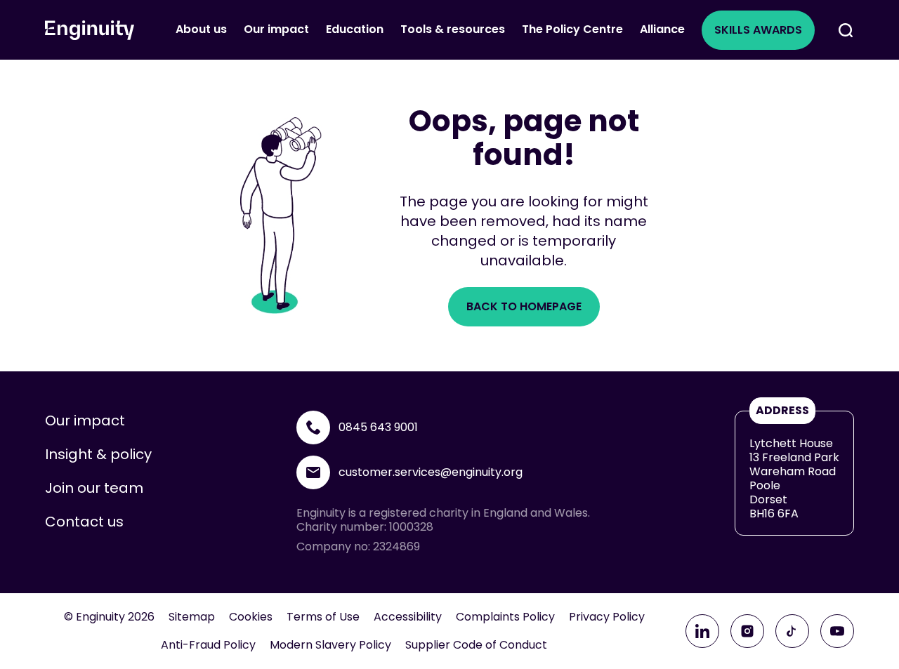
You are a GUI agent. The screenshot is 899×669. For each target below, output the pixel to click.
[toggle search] (845, 30)
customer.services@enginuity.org (431, 472)
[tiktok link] (792, 631)
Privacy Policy (607, 617)
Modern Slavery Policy (330, 645)
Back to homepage (524, 306)
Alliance (662, 29)
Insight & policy (98, 454)
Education (354, 29)
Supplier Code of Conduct (476, 645)
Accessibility (408, 617)
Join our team (94, 488)
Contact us (84, 521)
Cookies (251, 617)
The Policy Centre (572, 29)
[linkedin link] (702, 631)
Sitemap (192, 617)
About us (201, 29)
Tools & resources (452, 29)
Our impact (276, 29)
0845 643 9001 (378, 427)
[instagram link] (747, 631)
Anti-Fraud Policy (208, 645)
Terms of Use (323, 617)
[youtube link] (837, 631)
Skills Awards (758, 30)
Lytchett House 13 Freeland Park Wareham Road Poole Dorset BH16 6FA (794, 478)
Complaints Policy (505, 617)
